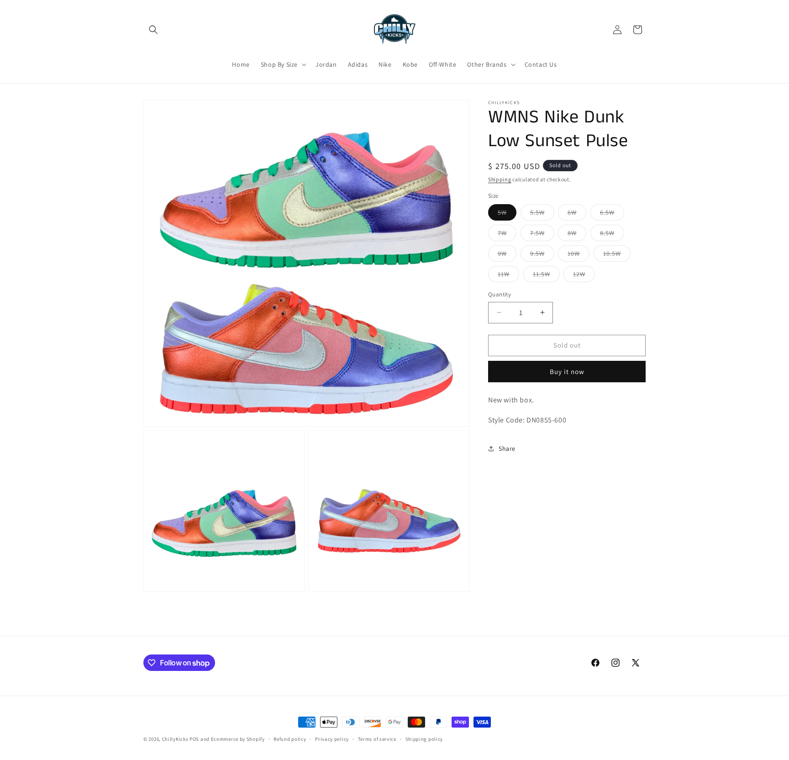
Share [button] (507, 448)
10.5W (617, 255)
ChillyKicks (175, 739)
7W (507, 234)
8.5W (612, 234)
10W (578, 255)
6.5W (612, 214)
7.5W (542, 234)
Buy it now (567, 371)
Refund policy (290, 739)
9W (507, 255)
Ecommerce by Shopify (238, 739)
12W (584, 275)
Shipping (499, 179)
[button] (153, 30)
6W (577, 214)
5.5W (542, 214)
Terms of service (377, 739)
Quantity (499, 294)
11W (508, 275)
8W (577, 234)
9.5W (542, 255)
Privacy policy (332, 739)
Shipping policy (424, 739)
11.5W (546, 275)
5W (507, 214)
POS (194, 739)
